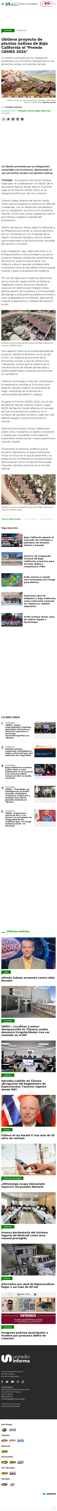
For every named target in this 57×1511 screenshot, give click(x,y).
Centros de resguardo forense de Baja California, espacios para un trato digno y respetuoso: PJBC (39, 561)
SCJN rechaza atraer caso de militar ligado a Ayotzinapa (39, 619)
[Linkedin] (17, 119)
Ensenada (21, 30)
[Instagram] (18, 1381)
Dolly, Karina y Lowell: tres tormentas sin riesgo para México (39, 580)
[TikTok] (23, 1381)
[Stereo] (4, 1462)
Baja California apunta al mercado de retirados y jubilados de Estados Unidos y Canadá (39, 541)
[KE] (4, 1484)
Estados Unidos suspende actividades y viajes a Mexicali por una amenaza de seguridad (19, 752)
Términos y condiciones (11, 1404)
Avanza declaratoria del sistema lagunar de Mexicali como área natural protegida (24, 1235)
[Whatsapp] (3, 119)
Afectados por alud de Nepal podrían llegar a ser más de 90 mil (27, 1286)
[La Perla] (12, 1484)
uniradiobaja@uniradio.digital (13, 1399)
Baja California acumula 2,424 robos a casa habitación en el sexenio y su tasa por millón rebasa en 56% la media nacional (19, 772)
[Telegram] (22, 119)
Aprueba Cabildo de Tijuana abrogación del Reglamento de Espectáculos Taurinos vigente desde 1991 (23, 1085)
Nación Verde (30, 519)
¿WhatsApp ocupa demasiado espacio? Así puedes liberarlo (23, 1185)
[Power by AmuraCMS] (49, 1494)
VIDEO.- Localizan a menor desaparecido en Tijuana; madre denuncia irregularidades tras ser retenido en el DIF (25, 1031)
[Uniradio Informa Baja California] (21, 4)
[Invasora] (4, 1429)
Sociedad (8, 30)
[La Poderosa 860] (12, 1441)
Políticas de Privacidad (10, 1406)
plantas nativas (46, 519)
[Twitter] (8, 119)
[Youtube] (12, 1381)
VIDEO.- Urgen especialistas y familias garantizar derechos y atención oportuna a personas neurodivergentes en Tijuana (18, 731)
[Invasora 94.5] (4, 1440)
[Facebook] (13, 119)
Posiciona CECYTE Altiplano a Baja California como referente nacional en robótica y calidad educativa (40, 601)
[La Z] (20, 1462)
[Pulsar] (12, 1430)
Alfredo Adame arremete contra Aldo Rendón (28, 979)
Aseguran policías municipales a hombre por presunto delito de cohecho (24, 1335)
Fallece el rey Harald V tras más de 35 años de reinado (27, 1137)
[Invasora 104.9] (4, 1451)
